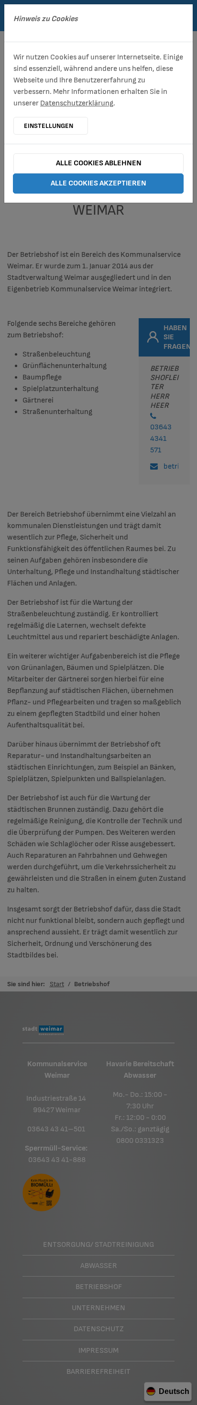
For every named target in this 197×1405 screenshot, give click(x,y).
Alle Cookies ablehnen (99, 163)
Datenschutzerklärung (76, 103)
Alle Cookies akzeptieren (98, 183)
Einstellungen (48, 126)
